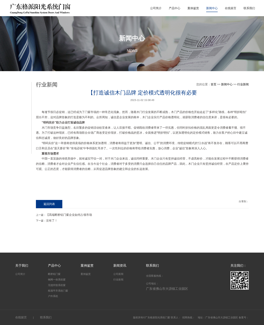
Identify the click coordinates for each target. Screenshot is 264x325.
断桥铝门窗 (54, 274)
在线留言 (230, 8)
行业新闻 (243, 84)
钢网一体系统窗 (57, 279)
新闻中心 (212, 8)
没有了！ (51, 220)
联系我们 (249, 8)
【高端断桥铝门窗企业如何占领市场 (69, 214)
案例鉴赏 (193, 8)
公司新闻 (118, 274)
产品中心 (174, 8)
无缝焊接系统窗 (57, 285)
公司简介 (156, 8)
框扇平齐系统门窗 (58, 290)
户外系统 (53, 296)
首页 (213, 84)
